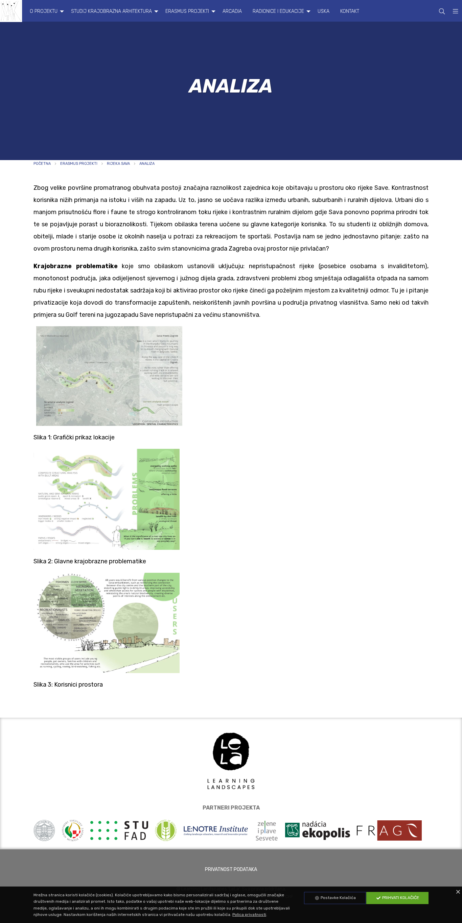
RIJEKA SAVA (118, 163)
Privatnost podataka (231, 869)
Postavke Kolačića (338, 897)
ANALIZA (147, 163)
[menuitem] (45, 11)
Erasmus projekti (78, 163)
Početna (42, 163)
